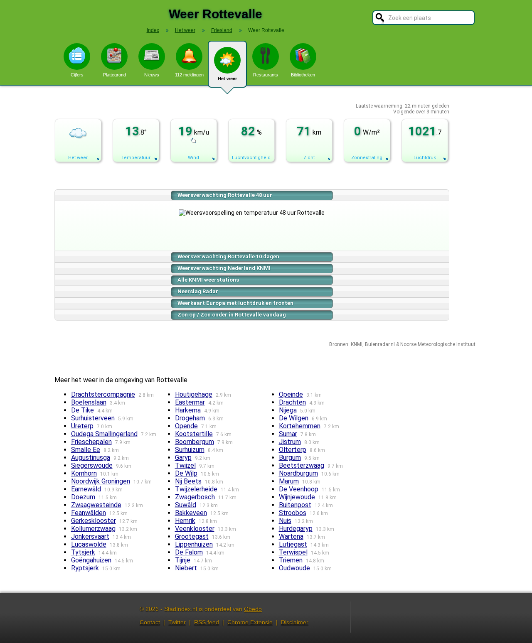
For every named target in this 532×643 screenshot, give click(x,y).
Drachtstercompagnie (103, 394)
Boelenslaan (88, 402)
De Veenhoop (298, 489)
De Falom (189, 552)
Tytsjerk (83, 552)
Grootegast (192, 536)
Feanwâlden (88, 513)
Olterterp (292, 450)
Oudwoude (294, 568)
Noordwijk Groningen (100, 481)
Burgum (290, 457)
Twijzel (185, 465)
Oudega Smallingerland (104, 434)
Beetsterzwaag (301, 465)
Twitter (177, 622)
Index (153, 30)
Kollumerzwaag (93, 529)
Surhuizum (189, 450)
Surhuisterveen (93, 418)
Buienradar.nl (380, 344)
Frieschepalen (91, 442)
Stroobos (292, 513)
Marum (289, 481)
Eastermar (190, 402)
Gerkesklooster (93, 521)
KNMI (356, 344)
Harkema (188, 410)
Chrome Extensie (250, 622)
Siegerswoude (92, 465)
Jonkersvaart (90, 536)
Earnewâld (86, 489)
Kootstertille (194, 434)
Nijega (288, 410)
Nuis (285, 521)
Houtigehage (193, 394)
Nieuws (151, 74)
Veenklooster (194, 529)
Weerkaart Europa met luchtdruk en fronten (235, 303)
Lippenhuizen (194, 544)
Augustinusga (90, 457)
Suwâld (185, 505)
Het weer (227, 78)
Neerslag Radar (197, 291)
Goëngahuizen (91, 560)
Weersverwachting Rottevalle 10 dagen (228, 256)
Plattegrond (114, 74)
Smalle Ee (85, 450)
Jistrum (290, 442)
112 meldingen (189, 74)
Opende (186, 426)
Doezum (83, 497)
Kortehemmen (299, 426)
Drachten (292, 402)
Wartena (291, 536)
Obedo (253, 609)
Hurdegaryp (296, 529)
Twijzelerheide (196, 489)
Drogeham (190, 418)
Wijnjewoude (297, 497)
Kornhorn (84, 473)
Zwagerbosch (195, 497)
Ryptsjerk (85, 568)
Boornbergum (194, 442)
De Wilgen (293, 418)
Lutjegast (293, 544)
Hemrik (185, 521)
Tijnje (182, 560)
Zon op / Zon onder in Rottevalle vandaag (231, 315)
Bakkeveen (191, 513)
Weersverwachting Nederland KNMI (224, 268)
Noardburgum (298, 473)
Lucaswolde (88, 544)
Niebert (186, 568)
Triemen (291, 560)
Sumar (288, 434)
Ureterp (82, 426)
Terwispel (293, 552)
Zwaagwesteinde (96, 505)
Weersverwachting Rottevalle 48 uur (224, 195)
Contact (150, 622)
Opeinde (291, 394)
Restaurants (265, 74)
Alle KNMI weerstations (208, 280)
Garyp (183, 457)
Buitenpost (295, 505)
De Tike (82, 410)
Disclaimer (294, 622)
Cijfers (77, 74)
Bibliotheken (303, 74)
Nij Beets (188, 481)
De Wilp (186, 473)
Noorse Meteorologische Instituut (437, 344)
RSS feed (206, 622)
